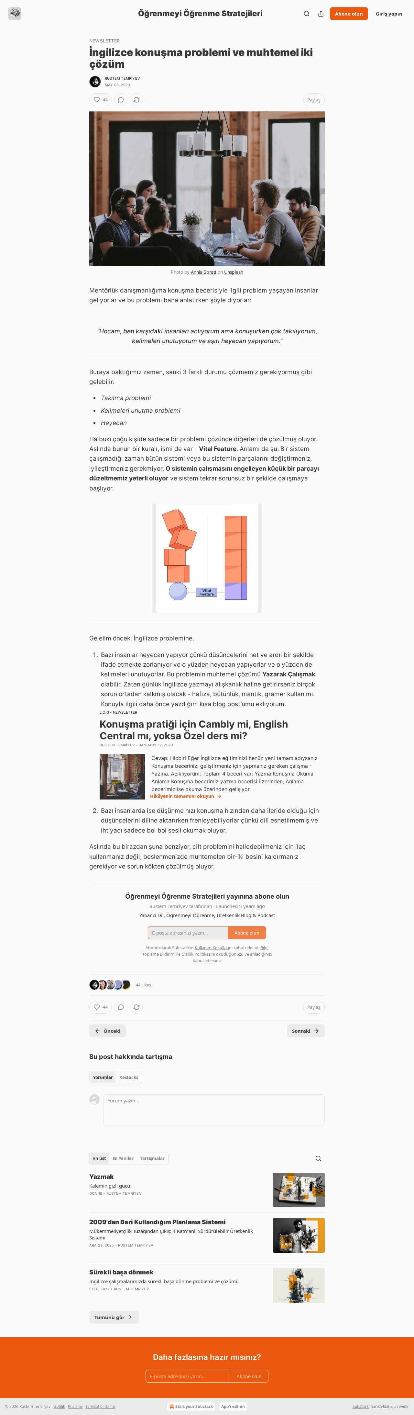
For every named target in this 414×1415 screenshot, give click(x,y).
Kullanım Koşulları (212, 947)
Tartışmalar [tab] (152, 1158)
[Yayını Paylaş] (320, 13)
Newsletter (104, 40)
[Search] (306, 13)
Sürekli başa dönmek (121, 1272)
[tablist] (115, 1077)
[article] (207, 1190)
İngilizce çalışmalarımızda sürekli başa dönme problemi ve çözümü (164, 1281)
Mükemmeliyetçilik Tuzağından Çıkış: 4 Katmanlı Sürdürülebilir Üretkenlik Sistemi (171, 1234)
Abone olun (349, 13)
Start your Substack (194, 1406)
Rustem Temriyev (122, 78)
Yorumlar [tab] (103, 1077)
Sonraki (301, 1031)
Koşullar (75, 1406)
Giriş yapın (389, 13)
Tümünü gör (109, 1317)
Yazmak (101, 1176)
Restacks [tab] (128, 1077)
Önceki (112, 1031)
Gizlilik (59, 1406)
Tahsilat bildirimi (100, 1406)
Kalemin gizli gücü (109, 1185)
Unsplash (233, 272)
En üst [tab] (99, 1158)
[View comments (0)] (120, 99)
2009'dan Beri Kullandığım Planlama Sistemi (157, 1222)
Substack (361, 1406)
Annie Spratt (203, 272)
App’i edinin (233, 1406)
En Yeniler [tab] (123, 1158)
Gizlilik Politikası (196, 954)
